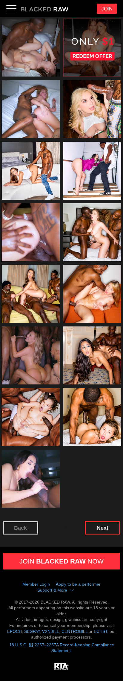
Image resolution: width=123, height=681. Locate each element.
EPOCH (14, 631)
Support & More (52, 590)
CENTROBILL (74, 631)
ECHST (100, 631)
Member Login (36, 584)
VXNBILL (50, 631)
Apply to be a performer (78, 584)
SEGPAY (32, 631)
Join (106, 9)
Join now (61, 561)
